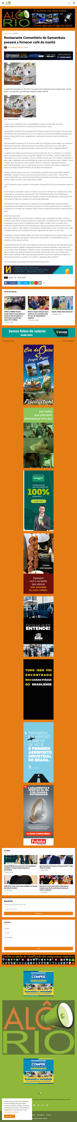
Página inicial (8, 33)
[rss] (47, 1105)
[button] (3, 3)
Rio (15, 277)
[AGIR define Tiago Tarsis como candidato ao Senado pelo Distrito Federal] (20, 879)
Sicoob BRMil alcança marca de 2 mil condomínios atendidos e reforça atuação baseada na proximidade (20, 868)
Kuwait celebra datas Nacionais (62, 312)
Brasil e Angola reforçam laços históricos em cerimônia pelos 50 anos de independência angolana (38, 315)
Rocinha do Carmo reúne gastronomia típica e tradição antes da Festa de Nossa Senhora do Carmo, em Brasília (54, 888)
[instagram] (38, 1105)
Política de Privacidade (11, 1112)
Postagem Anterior (9, 341)
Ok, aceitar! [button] (9, 1116)
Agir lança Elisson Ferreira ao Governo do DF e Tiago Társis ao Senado (56, 867)
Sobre (33, 1115)
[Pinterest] (36, 283)
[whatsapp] (43, 1105)
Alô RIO (16, 33)
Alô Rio (45, 1118)
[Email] (40, 283)
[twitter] (34, 1105)
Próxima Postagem (68, 341)
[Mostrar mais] (44, 283)
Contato (48, 1115)
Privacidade (40, 1115)
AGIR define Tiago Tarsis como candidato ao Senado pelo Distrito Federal (20, 887)
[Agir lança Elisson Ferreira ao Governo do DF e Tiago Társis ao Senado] (56, 859)
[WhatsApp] (32, 283)
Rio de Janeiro (22, 277)
